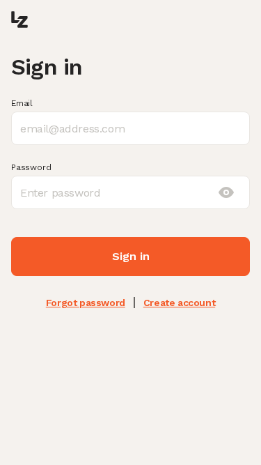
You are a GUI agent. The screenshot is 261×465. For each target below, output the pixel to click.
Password (31, 167)
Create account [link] (179, 302)
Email (22, 103)
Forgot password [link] (85, 302)
